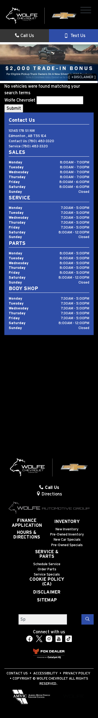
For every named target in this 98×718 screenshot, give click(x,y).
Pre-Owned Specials (67, 545)
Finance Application (27, 523)
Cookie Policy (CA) (46, 581)
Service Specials (47, 574)
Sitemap (47, 600)
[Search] (87, 619)
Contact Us (17, 673)
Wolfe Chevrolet (19, 100)
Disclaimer (46, 592)
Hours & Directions (26, 535)
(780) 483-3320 (41, 141)
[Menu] (85, 11)
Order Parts (47, 569)
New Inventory (67, 529)
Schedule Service (46, 564)
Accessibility (45, 673)
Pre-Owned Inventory (67, 534)
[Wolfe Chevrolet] (41, 15)
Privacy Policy (76, 673)
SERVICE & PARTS (47, 554)
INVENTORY (67, 521)
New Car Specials (67, 539)
